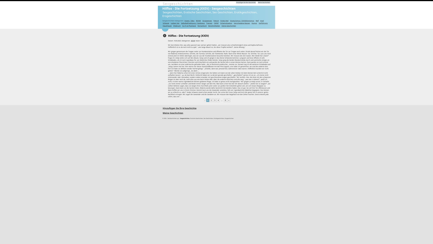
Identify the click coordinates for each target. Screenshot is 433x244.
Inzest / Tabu (189, 21)
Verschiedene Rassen (242, 23)
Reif (257, 21)
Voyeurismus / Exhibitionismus (242, 21)
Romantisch (202, 26)
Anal (262, 21)
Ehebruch (177, 26)
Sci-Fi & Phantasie (189, 26)
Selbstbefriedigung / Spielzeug (193, 23)
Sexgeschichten (178, 4)
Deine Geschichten (229, 26)
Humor (254, 23)
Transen (209, 23)
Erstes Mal (224, 21)
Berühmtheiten (214, 26)
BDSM (198, 21)
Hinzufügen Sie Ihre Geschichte (246, 2)
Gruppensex (207, 21)
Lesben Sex (175, 23)
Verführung (263, 23)
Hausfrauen (167, 26)
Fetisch (216, 21)
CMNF (216, 23)
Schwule (166, 23)
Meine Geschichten (264, 2)
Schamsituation (226, 23)
